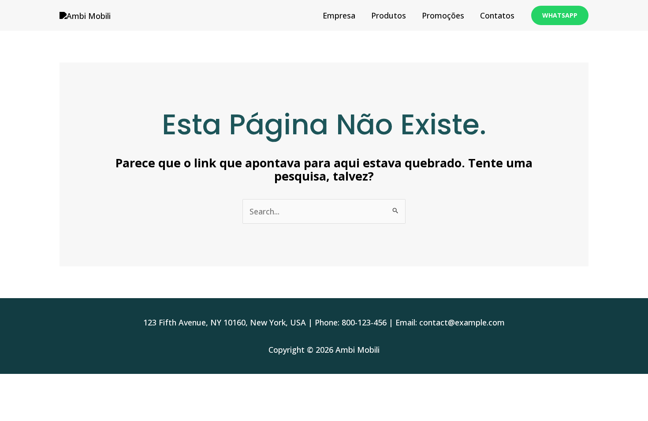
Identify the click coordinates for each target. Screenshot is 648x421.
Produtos (388, 15)
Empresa (339, 15)
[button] (559, 15)
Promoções (443, 15)
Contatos (497, 15)
